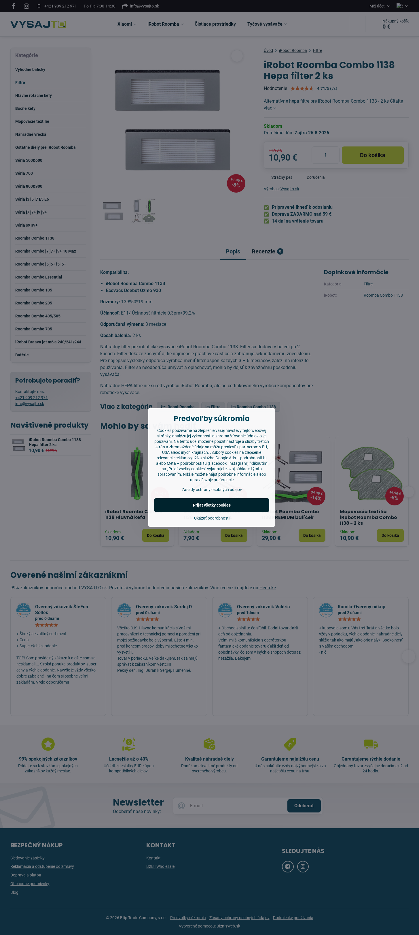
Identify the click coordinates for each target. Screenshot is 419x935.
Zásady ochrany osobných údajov (212, 489)
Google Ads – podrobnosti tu (241, 458)
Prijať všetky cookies (212, 505)
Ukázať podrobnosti (212, 518)
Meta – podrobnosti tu (187, 463)
